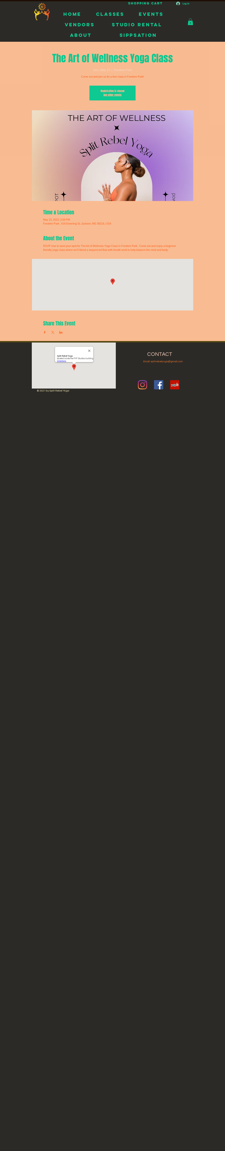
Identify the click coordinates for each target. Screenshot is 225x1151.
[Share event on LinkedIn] (60, 332)
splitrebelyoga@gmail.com (167, 361)
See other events (112, 95)
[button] (190, 21)
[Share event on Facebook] (44, 332)
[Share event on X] (52, 332)
